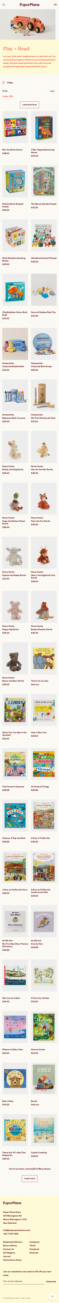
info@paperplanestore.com (16, 1230)
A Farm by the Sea (40, 998)
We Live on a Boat (11, 998)
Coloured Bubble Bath (13, 366)
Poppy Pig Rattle (10, 629)
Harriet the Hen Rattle (42, 470)
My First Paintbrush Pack (43, 418)
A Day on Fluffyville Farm (14, 890)
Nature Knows (38, 1050)
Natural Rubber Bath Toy (43, 312)
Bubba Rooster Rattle (41, 629)
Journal (7, 1256)
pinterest (33, 1253)
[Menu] (4, 4)
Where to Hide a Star (12, 1050)
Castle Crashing (39, 1153)
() (55, 5)
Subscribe (51, 1282)
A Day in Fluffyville (40, 838)
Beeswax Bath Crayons (13, 418)
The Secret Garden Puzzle (43, 204)
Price (4, 91)
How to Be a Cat (39, 733)
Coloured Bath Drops (41, 366)
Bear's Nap (7, 1101)
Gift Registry (9, 1253)
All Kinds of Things (40, 787)
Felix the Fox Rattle (40, 521)
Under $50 (7, 96)
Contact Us (8, 1249)
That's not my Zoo (39, 681)
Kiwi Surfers (37, 944)
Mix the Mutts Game (12, 150)
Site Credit (25, 1298)
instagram (34, 1242)
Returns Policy (10, 1246)
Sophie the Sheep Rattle (14, 575)
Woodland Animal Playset (44, 258)
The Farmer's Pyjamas (13, 787)
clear (52, 91)
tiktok (32, 1246)
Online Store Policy (12, 1260)
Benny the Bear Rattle (13, 681)
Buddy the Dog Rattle (12, 470)
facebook (34, 1249)
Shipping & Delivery (13, 1242)
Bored (34, 1101)
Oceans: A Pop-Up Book (13, 838)
